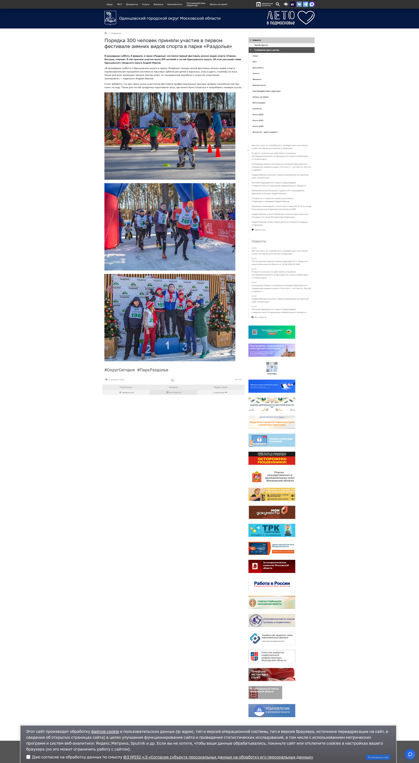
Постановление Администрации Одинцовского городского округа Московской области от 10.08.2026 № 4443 (280, 263)
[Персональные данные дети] (271, 638)
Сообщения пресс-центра (267, 50)
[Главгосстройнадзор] (271, 602)
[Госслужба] (271, 368)
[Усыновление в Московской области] (271, 710)
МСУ (119, 4)
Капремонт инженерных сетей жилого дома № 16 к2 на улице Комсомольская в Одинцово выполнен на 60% (281, 207)
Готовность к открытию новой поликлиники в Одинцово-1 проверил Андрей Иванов (272, 200)
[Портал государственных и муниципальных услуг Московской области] (271, 476)
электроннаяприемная (267, 4)
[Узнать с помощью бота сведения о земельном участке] (271, 332)
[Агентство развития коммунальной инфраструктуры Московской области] (271, 656)
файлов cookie (105, 731)
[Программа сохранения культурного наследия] (271, 350)
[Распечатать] (173, 380)
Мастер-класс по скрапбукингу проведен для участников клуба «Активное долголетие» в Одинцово (280, 146)
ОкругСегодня (121, 369)
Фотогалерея (259, 103)
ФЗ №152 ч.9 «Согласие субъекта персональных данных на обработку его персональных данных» (218, 756)
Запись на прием (218, 4)
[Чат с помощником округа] (410, 754)
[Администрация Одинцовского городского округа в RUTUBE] (292, 4)
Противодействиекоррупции (195, 4)
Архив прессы (261, 45)
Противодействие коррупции (267, 91)
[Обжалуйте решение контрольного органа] (271, 386)
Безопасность (174, 4)
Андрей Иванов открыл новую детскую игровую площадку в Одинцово (280, 223)
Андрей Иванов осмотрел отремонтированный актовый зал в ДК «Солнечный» (280, 176)
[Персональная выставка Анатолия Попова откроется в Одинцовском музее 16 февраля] (221, 392)
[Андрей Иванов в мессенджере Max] (312, 4)
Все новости (260, 317)
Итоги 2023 (258, 120)
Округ (110, 4)
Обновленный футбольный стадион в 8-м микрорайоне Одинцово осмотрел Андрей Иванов (278, 192)
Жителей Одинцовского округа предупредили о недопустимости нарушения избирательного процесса (279, 184)
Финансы (158, 4)
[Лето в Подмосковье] (272, 18)
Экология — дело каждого (265, 132)
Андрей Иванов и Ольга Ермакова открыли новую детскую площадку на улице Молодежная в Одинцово (280, 215)
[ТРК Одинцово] (271, 530)
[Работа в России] (271, 584)
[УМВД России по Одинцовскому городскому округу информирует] (271, 458)
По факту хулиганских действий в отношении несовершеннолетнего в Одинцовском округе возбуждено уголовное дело (280, 156)
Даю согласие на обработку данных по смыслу (172, 756)
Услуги (145, 4)
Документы (132, 4)
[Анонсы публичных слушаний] (271, 440)
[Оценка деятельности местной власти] (271, 404)
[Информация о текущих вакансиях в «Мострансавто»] (271, 494)
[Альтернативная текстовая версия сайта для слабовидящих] (286, 4)
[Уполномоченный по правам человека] (271, 620)
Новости (116, 33)
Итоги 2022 (258, 114)
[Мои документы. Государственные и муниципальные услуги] (271, 512)
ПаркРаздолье (154, 369)
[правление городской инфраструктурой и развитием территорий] (271, 422)
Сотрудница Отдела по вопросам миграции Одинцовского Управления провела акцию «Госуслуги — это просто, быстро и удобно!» (281, 167)
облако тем (260, 230)
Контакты (257, 108)
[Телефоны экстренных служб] (271, 674)
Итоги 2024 (258, 126)
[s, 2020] (169, 136)
